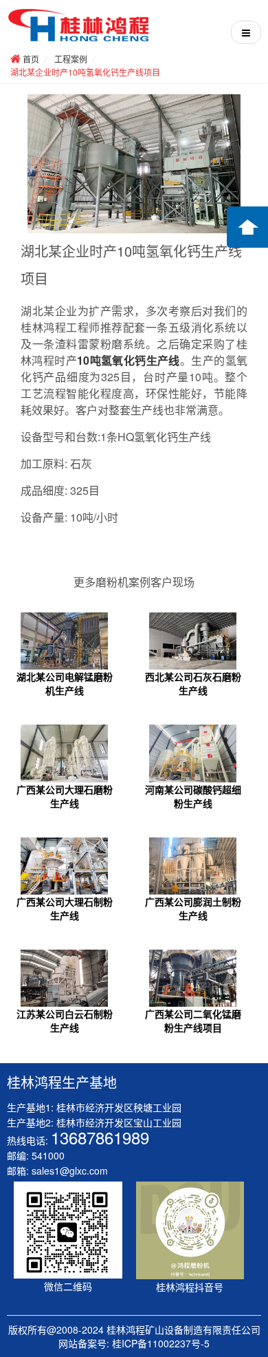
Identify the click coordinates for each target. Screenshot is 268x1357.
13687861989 (100, 1137)
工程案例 (70, 59)
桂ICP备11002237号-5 (161, 1343)
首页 (31, 59)
